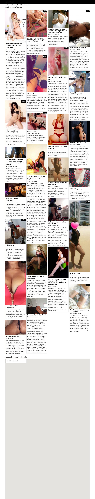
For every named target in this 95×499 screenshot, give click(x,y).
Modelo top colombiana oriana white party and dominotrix (14, 45)
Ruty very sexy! (75, 273)
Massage (73, 188)
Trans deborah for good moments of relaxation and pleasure (57, 77)
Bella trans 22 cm (12, 131)
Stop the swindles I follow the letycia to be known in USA (36, 178)
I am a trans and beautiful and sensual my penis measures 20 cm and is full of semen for (57, 281)
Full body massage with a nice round (57, 223)
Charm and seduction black (36, 315)
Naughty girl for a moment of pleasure (57, 183)
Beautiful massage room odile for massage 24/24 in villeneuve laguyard (57, 30)
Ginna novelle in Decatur (35, 276)
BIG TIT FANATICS (9, 2)
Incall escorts (8, 4)
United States (16, 4)
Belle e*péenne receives (78, 47)
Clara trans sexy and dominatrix (13, 199)
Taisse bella (10, 245)
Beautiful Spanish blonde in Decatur (57, 147)
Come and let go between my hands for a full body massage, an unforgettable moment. (15, 161)
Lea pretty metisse (12, 306)
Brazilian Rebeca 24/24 (78, 143)
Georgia (23, 4)
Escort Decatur (32, 131)
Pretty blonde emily (76, 93)
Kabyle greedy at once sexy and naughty (79, 311)
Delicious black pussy (13, 336)
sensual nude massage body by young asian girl (35, 39)
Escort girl (30, 93)
